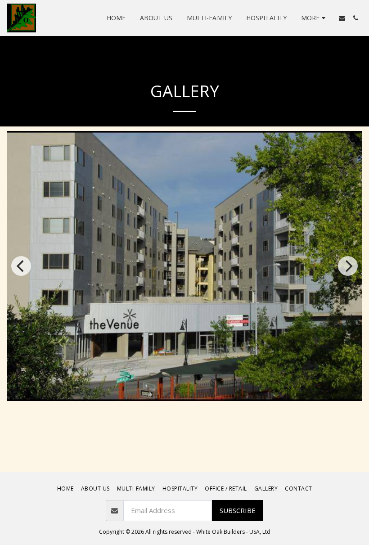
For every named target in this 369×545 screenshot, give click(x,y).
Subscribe (238, 510)
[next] (348, 266)
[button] (342, 18)
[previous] (21, 266)
